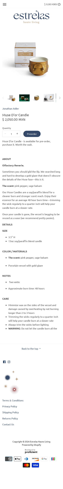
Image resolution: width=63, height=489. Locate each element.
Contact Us (8, 424)
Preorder (32, 133)
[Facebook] (4, 361)
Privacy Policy (9, 406)
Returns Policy (10, 418)
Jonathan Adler (10, 108)
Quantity (6, 128)
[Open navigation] (4, 4)
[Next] (59, 98)
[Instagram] (9, 361)
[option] (12, 98)
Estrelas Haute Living (40, 441)
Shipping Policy (10, 412)
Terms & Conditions (12, 400)
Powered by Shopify (31, 444)
